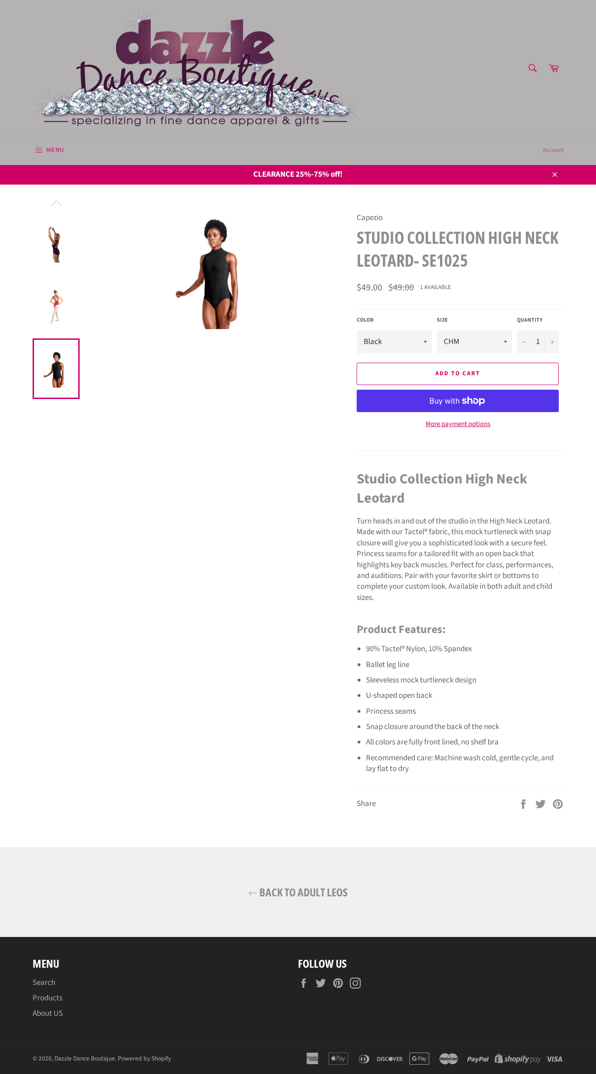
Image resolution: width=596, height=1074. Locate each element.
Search (44, 982)
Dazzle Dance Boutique (84, 1058)
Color (365, 320)
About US (48, 1013)
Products (47, 998)
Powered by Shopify (144, 1058)
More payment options (458, 424)
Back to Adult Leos (302, 892)
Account (553, 150)
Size (442, 320)
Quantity (529, 320)
